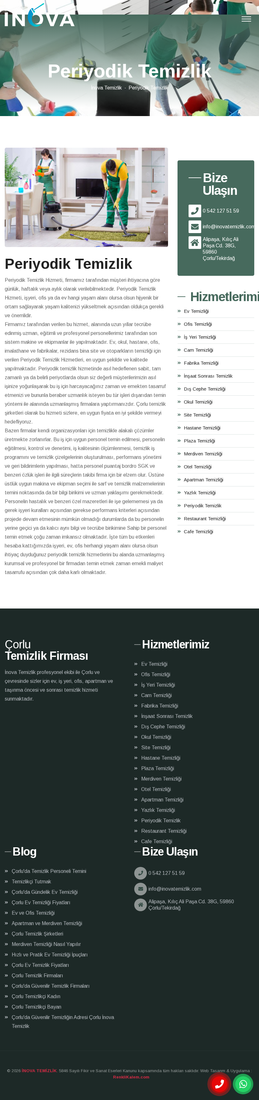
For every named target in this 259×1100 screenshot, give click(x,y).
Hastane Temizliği (202, 427)
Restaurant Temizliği (205, 518)
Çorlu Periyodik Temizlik (40, 15)
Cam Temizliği (198, 350)
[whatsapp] (243, 1084)
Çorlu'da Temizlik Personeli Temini (49, 871)
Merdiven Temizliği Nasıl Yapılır (46, 944)
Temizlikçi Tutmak (31, 881)
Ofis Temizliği (198, 324)
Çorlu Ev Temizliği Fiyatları (41, 902)
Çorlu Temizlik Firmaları (37, 975)
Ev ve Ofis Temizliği (33, 913)
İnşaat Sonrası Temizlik (208, 376)
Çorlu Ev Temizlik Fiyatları (40, 965)
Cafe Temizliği (198, 531)
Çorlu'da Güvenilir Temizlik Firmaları (51, 986)
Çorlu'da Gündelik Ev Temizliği (45, 892)
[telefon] (219, 1084)
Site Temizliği (197, 414)
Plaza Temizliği (199, 440)
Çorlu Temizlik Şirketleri (37, 933)
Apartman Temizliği (203, 479)
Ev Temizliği (196, 311)
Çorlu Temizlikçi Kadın (36, 996)
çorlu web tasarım (129, 1077)
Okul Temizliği (198, 402)
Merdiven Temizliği (203, 453)
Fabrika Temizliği (201, 363)
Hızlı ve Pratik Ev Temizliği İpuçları (50, 954)
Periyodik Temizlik (202, 505)
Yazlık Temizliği (200, 492)
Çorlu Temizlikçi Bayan (36, 1007)
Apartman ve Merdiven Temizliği (47, 923)
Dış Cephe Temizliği (205, 389)
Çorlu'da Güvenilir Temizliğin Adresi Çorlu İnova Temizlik (63, 1022)
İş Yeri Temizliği (200, 337)
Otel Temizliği (198, 466)
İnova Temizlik (106, 87)
